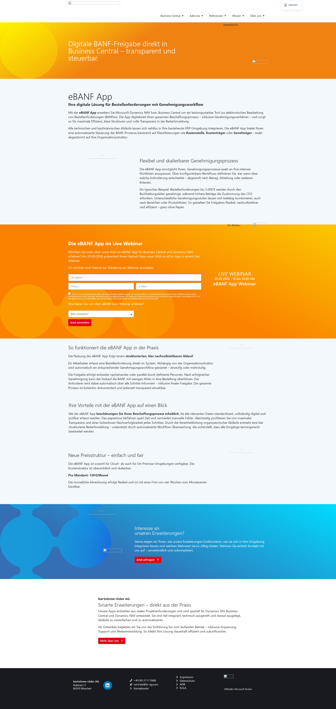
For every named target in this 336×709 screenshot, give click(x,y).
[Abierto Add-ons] (202, 16)
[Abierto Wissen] (243, 16)
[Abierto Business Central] (182, 16)
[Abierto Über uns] (263, 16)
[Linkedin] (107, 685)
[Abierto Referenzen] (225, 16)
